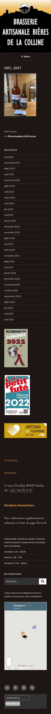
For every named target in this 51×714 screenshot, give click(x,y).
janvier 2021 (10, 273)
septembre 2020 (12, 296)
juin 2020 (8, 308)
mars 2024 (9, 197)
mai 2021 (8, 267)
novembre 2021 (12, 255)
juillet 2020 (9, 302)
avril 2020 (9, 319)
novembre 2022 (12, 232)
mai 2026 (8, 157)
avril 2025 (9, 174)
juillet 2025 (9, 168)
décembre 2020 (12, 279)
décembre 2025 (12, 163)
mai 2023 (8, 215)
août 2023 (9, 203)
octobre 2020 (11, 290)
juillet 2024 (9, 186)
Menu (27, 56)
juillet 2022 (9, 238)
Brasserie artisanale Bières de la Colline (26, 32)
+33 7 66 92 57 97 (21, 490)
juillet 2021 (9, 261)
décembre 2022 (12, 226)
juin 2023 (8, 209)
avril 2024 (9, 192)
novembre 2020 (12, 284)
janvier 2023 (10, 221)
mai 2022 (8, 244)
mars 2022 (9, 250)
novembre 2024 (12, 180)
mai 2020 (8, 314)
